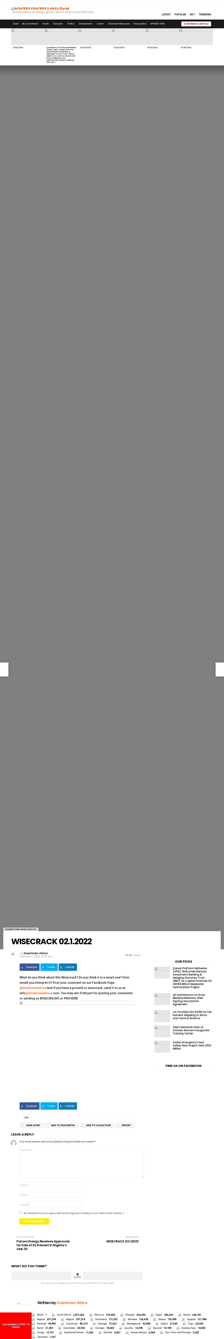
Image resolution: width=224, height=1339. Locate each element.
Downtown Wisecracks (119, 24)
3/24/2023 (85, 47)
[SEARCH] (155, 10)
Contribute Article (196, 23)
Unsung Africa (140, 24)
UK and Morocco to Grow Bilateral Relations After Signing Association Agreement (189, 999)
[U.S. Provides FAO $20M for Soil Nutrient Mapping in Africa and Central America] (162, 1016)
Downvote (113, 1276)
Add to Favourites (63, 1125)
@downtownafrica (33, 988)
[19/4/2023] (162, 36)
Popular (180, 14)
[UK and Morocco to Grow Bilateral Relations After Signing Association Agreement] (162, 999)
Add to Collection (98, 1125)
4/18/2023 (186, 47)
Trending (205, 14)
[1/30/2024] (28, 36)
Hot (192, 14)
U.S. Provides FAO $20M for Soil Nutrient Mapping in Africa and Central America (192, 1015)
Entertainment (85, 24)
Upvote (41, 1276)
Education (58, 24)
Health (46, 24)
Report (126, 1125)
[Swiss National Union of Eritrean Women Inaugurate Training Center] (162, 1031)
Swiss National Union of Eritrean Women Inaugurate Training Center (191, 1030)
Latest (166, 14)
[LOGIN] (215, 24)
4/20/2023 (119, 47)
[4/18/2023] (196, 36)
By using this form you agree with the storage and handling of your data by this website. (74, 1213)
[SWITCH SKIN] (174, 23)
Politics (71, 24)
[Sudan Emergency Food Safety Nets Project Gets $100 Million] (162, 1047)
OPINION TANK (157, 24)
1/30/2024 (18, 47)
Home (16, 24)
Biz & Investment (30, 24)
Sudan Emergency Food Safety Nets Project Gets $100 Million (192, 1045)
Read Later (33, 1125)
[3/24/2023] (95, 36)
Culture (100, 24)
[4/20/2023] (129, 36)
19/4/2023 (152, 47)
